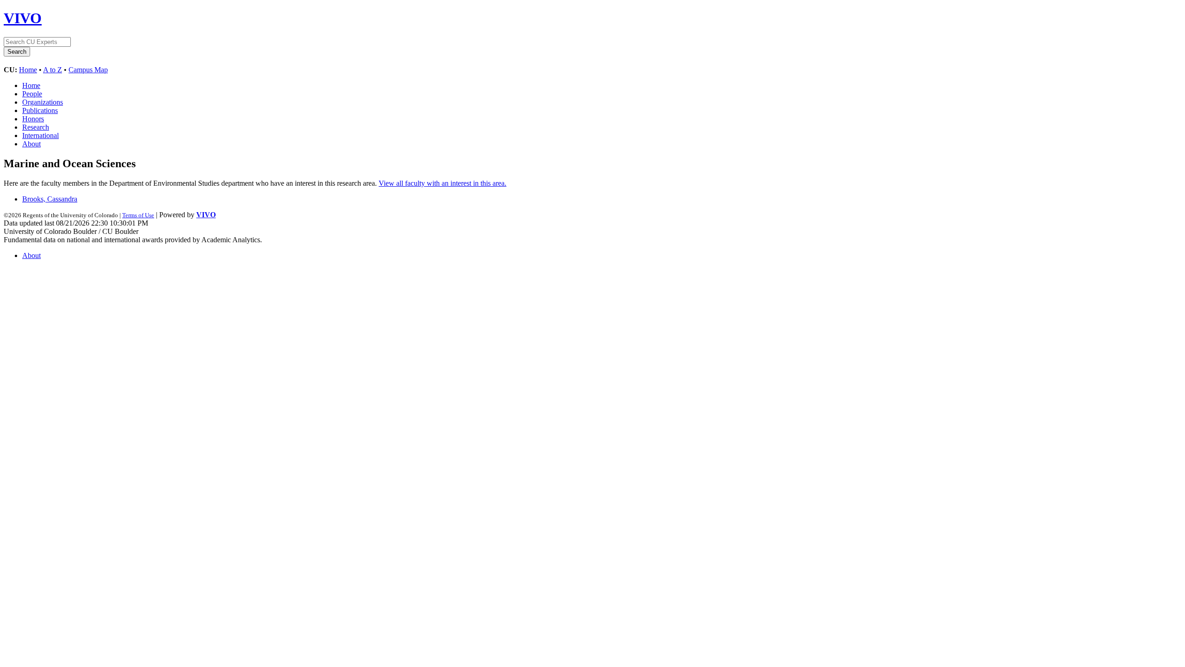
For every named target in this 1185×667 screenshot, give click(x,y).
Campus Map (88, 70)
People (32, 94)
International (40, 135)
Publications (40, 110)
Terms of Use (138, 215)
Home (28, 70)
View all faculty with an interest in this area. (442, 183)
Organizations (42, 102)
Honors (33, 119)
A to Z (52, 70)
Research (35, 127)
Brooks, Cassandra (49, 199)
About (31, 144)
